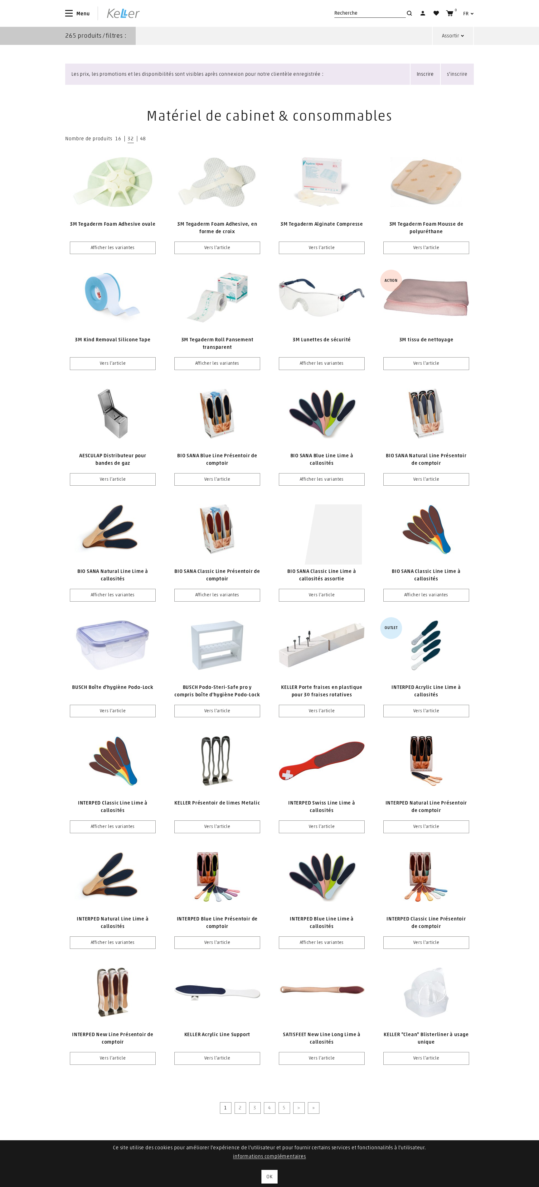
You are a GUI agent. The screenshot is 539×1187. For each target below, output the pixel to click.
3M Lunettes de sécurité (322, 339)
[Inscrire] (422, 13)
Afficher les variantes (113, 248)
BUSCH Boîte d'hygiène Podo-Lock (112, 687)
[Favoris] (436, 13)
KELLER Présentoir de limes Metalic (217, 802)
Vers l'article (217, 248)
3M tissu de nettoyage (426, 339)
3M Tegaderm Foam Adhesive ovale (113, 224)
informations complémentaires (269, 1156)
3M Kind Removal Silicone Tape (112, 339)
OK (269, 1176)
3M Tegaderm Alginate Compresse (321, 224)
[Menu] (69, 13)
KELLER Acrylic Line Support (217, 1034)
